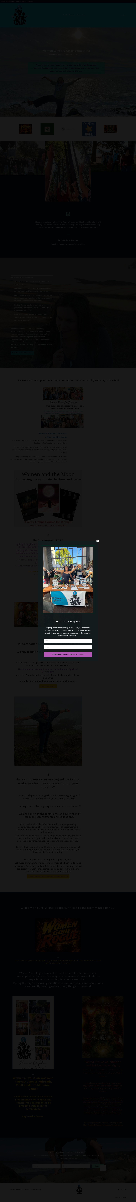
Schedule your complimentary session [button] (68, 654)
